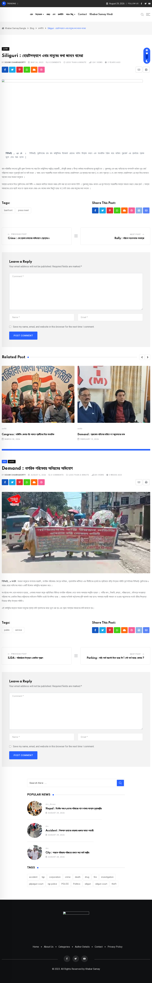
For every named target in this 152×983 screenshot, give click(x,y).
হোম (31, 14)
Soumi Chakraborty (15, 62)
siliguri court (101, 884)
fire (95, 877)
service (18, 630)
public (7, 630)
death (77, 877)
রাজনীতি (60, 14)
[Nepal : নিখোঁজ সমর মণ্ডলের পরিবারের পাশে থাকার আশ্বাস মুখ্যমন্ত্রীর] (34, 808)
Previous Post (19, 234)
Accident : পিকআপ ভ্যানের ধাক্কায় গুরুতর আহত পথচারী (70, 830)
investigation (107, 877)
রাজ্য (48, 14)
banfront (8, 210)
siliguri (88, 884)
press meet (23, 210)
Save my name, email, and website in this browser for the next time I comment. (53, 326)
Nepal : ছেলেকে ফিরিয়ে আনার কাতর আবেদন (36, 3)
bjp (43, 877)
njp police (52, 884)
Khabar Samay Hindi (101, 14)
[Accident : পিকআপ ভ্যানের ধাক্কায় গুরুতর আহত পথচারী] (34, 830)
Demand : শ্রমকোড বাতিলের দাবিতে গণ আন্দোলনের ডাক (101, 434)
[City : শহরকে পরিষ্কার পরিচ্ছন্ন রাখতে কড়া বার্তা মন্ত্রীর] (34, 852)
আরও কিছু (69, 14)
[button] (142, 357)
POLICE (65, 884)
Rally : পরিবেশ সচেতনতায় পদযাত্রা (129, 238)
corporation (55, 877)
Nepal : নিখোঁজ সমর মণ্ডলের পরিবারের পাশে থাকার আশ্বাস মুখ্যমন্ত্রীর (74, 808)
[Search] (142, 14)
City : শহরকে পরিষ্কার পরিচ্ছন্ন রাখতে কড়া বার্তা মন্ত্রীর (67, 852)
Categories (64, 946)
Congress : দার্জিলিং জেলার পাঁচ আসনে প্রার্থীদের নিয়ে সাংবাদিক (28, 434)
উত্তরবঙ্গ (38, 14)
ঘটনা (47, 804)
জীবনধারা (53, 804)
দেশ (54, 14)
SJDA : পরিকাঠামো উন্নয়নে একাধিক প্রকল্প (25, 658)
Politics (76, 884)
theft (114, 884)
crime (68, 877)
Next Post (135, 234)
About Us (48, 946)
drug (87, 877)
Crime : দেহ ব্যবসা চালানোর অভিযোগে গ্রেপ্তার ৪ (29, 238)
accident (33, 877)
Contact (82, 14)
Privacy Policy (115, 946)
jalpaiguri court (36, 884)
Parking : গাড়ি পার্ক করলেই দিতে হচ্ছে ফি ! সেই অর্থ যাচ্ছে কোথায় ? (115, 658)
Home (36, 946)
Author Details (82, 946)
